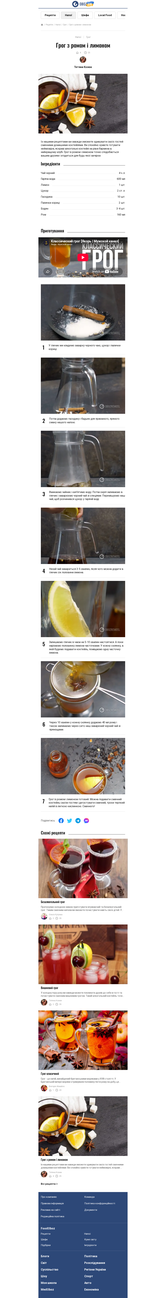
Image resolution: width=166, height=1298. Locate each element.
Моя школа (49, 1283)
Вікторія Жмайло (57, 1086)
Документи (90, 1209)
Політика (90, 1256)
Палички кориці (50, 202)
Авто (87, 1283)
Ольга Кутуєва (55, 914)
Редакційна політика (52, 1216)
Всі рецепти (48, 1183)
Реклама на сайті (50, 1209)
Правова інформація (52, 1203)
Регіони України (95, 1269)
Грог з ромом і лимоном (80, 25)
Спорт (88, 1276)
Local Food (105, 15)
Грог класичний (50, 1073)
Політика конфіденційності (99, 1203)
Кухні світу (90, 1239)
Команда (89, 1196)
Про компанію (49, 1196)
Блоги (45, 1256)
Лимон (45, 184)
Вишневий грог (49, 988)
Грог (65, 25)
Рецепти (50, 15)
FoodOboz (48, 1228)
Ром (43, 214)
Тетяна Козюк (55, 1000)
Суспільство (49, 1269)
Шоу (44, 1276)
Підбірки (46, 1245)
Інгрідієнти (90, 1245)
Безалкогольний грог (53, 902)
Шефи (85, 15)
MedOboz (47, 1289)
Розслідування (94, 1263)
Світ (44, 1263)
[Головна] (42, 25)
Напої (68, 15)
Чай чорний (48, 173)
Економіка (91, 1289)
